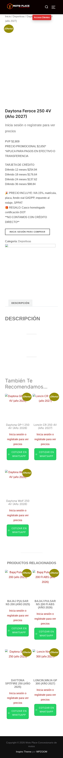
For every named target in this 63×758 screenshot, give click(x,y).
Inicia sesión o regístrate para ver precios (18, 439)
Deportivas (19, 16)
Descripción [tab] (20, 303)
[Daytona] (30, 269)
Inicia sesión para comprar (27, 232)
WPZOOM (41, 751)
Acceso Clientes (42, 17)
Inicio (8, 16)
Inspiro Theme (23, 751)
